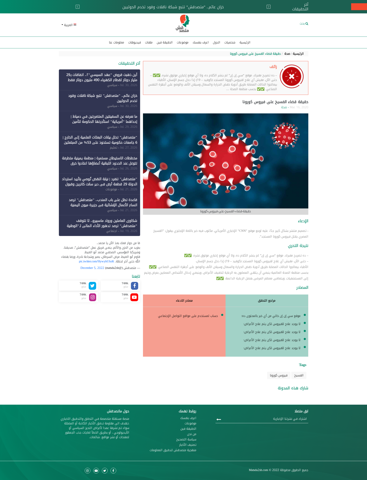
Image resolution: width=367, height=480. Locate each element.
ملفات (149, 42)
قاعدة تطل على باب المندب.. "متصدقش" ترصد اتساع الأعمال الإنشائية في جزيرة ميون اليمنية (103, 202)
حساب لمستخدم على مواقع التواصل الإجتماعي (188, 316)
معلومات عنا (116, 42)
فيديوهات (134, 42)
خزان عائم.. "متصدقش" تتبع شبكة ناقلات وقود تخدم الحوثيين (102, 98)
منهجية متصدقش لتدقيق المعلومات (173, 450)
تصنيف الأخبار (187, 445)
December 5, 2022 (92, 268)
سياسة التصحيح (186, 439)
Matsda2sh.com (258, 470)
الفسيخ (299, 375)
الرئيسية (245, 42)
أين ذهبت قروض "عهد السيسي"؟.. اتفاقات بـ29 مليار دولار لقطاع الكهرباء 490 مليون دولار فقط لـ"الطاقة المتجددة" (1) (101, 80)
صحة (287, 54)
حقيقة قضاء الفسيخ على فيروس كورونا (255, 54)
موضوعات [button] (182, 42)
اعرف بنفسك (201, 42)
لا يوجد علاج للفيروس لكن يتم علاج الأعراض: (272, 324)
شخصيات (229, 42)
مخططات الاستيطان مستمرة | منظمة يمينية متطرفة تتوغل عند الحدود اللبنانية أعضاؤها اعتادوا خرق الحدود (99, 163)
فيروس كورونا (278, 375)
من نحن (191, 434)
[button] (99, 25)
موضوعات (190, 423)
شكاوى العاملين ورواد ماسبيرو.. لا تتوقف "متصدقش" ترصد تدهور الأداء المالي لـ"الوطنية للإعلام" (102, 225)
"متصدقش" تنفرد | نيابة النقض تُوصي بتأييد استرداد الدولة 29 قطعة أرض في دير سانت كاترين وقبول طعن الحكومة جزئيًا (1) (99, 184)
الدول (216, 42)
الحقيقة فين (165, 42)
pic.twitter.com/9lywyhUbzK (96, 261)
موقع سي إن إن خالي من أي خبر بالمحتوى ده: (270, 316)
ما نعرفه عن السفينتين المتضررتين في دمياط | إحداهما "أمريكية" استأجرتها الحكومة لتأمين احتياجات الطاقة (104, 121)
